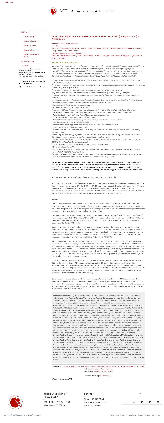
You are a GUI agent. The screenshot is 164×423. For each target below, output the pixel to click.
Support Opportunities (117, 415)
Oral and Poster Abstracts (103, 371)
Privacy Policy (131, 415)
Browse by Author (30, 45)
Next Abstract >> (105, 376)
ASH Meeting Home (27, 61)
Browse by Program (30, 41)
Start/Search (24, 32)
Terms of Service (144, 415)
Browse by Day (29, 36)
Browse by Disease (30, 50)
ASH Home (9, 2)
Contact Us (156, 415)
